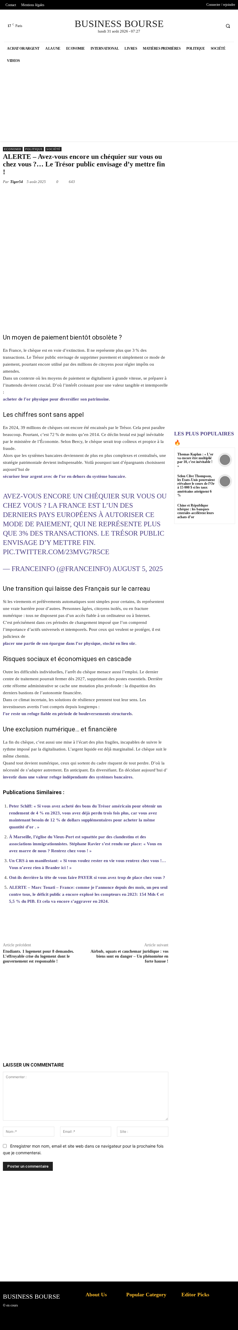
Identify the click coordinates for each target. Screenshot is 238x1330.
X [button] (232, 1318)
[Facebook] (194, 26)
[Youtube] (215, 26)
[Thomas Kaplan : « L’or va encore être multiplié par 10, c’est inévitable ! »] (225, 460)
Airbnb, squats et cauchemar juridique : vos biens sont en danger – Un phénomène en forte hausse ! (129, 956)
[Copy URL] (169, 195)
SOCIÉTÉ (53, 149)
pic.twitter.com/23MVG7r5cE (56, 552)
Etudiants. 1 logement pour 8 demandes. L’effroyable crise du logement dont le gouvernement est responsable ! (38, 956)
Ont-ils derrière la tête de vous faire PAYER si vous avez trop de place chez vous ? (87, 877)
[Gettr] (182, 928)
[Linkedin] (102, 195)
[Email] (129, 195)
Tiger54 (16, 182)
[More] (196, 928)
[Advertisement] (96, 1006)
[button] (228, 26)
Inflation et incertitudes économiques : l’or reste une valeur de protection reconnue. (100, 1321)
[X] (204, 26)
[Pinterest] (75, 195)
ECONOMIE (12, 149)
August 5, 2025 (137, 568)
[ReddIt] (115, 195)
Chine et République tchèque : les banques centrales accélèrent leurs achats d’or (195, 511)
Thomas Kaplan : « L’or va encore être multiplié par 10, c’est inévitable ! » (195, 460)
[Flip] (155, 195)
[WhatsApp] (89, 195)
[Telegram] (142, 195)
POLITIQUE (34, 149)
